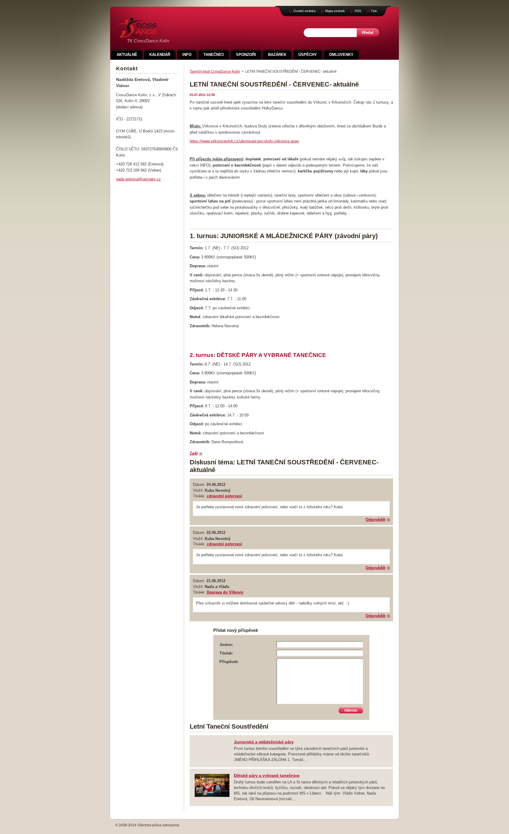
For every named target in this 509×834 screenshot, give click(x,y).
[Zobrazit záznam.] (212, 796)
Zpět (194, 453)
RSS (358, 11)
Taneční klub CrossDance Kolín (215, 71)
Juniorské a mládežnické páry (264, 742)
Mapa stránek (335, 11)
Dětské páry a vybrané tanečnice (267, 775)
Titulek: (226, 653)
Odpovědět (375, 519)
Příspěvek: (229, 661)
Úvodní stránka (304, 11)
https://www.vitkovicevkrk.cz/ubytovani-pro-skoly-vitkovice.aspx (244, 141)
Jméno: (226, 644)
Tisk (374, 11)
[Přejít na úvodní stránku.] (137, 34)
